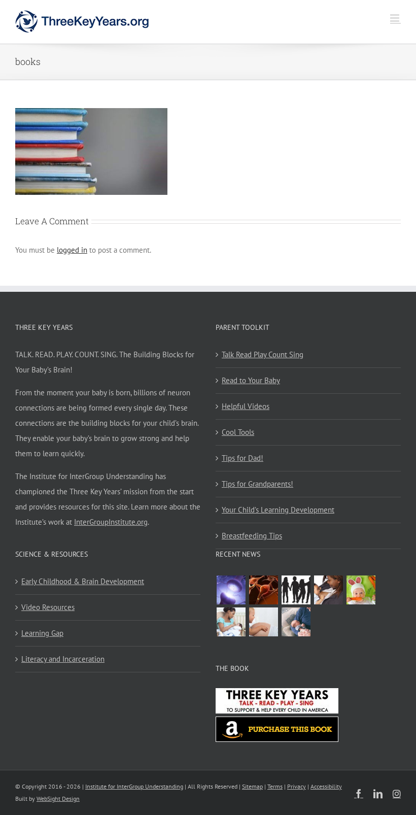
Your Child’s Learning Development (278, 510)
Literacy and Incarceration (63, 659)
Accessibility (326, 786)
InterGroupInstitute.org (111, 522)
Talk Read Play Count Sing (262, 354)
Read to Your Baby (251, 380)
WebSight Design (58, 798)
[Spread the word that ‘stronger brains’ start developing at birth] (296, 590)
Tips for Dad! (242, 458)
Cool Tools (238, 432)
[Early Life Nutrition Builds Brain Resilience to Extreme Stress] (360, 590)
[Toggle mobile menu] (395, 18)
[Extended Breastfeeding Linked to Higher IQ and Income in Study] (231, 622)
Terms (275, 786)
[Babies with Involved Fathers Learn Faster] (296, 622)
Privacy (296, 786)
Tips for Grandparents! (257, 484)
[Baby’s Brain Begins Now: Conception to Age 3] (263, 590)
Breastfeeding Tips (252, 535)
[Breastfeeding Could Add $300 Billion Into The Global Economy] (328, 590)
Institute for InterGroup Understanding (134, 786)
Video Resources (48, 607)
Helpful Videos (245, 406)
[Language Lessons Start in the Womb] (263, 622)
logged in (72, 250)
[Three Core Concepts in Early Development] (231, 590)
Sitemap (252, 786)
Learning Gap (42, 633)
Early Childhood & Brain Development (82, 581)
